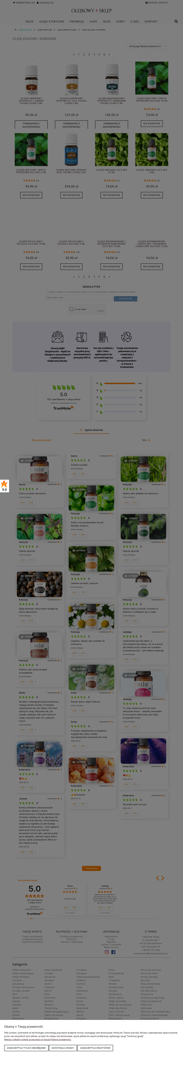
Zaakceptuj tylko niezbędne (26, 1047)
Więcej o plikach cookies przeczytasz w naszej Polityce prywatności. (37, 1039)
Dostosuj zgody (63, 1047)
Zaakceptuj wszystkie (95, 1047)
